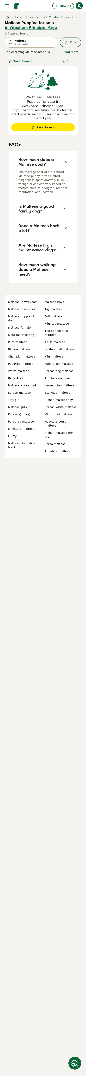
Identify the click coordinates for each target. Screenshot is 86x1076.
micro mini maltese (59, 414)
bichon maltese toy (59, 400)
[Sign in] (79, 5)
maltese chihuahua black (21, 445)
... (44, 17)
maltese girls (17, 407)
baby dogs (15, 378)
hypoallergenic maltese (55, 423)
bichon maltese (19, 349)
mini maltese (54, 356)
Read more (70, 52)
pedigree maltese (20, 364)
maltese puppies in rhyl (22, 318)
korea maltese (55, 444)
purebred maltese (21, 421)
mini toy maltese (57, 323)
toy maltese (53, 309)
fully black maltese (59, 364)
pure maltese (17, 342)
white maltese (18, 371)
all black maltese (57, 378)
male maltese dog (21, 335)
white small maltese (60, 349)
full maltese (54, 316)
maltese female (19, 327)
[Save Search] (74, 1063)
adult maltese (55, 342)
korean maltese (19, 392)
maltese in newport (22, 309)
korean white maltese (61, 407)
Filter (74, 42)
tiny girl (14, 400)
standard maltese (57, 392)
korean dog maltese (59, 371)
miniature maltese (21, 429)
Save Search (22, 61)
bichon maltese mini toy (59, 435)
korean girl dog (19, 414)
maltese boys (54, 302)
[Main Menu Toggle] (7, 6)
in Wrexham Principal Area (31, 27)
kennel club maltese (59, 385)
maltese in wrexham (23, 302)
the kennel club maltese (56, 333)
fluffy (12, 436)
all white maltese (57, 451)
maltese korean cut (22, 385)
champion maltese (21, 356)
